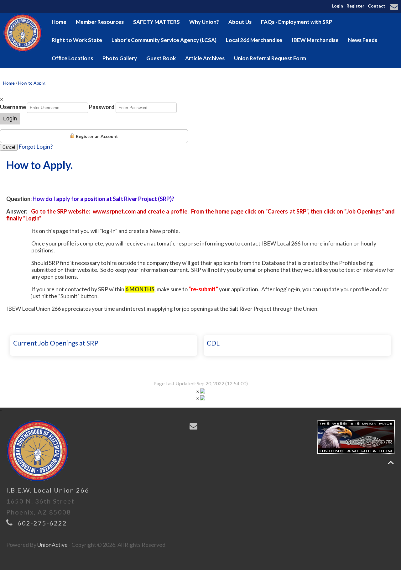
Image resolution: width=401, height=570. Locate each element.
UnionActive (52, 544)
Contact (376, 5)
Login (337, 5)
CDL (213, 343)
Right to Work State (77, 40)
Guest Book (161, 58)
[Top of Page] (391, 462)
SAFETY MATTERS (156, 21)
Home (59, 21)
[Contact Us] (395, 7)
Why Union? (204, 21)
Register (355, 5)
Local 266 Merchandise (254, 40)
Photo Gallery (119, 58)
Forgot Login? (35, 146)
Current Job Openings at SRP (55, 343)
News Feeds (362, 40)
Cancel (9, 147)
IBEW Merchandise (315, 40)
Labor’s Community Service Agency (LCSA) (164, 40)
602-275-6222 (42, 523)
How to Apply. (31, 83)
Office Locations (72, 58)
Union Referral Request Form (270, 58)
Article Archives (205, 58)
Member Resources (100, 21)
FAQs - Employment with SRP (296, 21)
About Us (240, 21)
